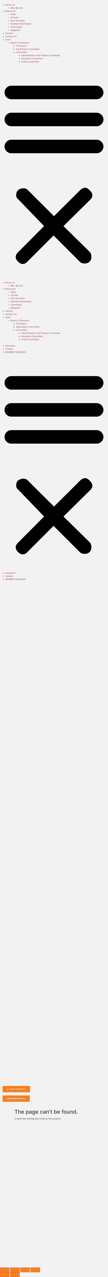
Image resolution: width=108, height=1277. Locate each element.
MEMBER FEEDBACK (15, 352)
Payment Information (21, 23)
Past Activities (18, 20)
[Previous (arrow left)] (4, 1274)
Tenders (9, 349)
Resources (10, 11)
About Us (10, 4)
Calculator (10, 345)
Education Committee (32, 58)
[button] (54, 172)
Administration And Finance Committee (40, 55)
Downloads (16, 27)
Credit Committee (30, 61)
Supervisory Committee (27, 49)
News (13, 14)
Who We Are (17, 8)
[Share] (25, 1270)
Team (8, 39)
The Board (21, 46)
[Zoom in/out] (4, 1270)
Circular (14, 17)
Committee (21, 52)
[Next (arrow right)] (15, 1274)
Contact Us (11, 36)
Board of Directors (20, 42)
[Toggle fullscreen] (15, 1270)
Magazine (15, 30)
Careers (9, 33)
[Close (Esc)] (35, 1270)
